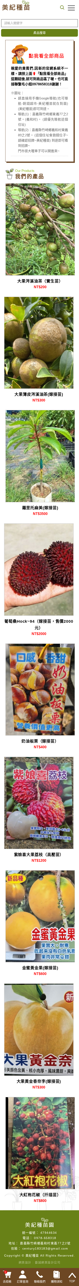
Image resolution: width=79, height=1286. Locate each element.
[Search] (55, 8)
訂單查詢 (22, 1281)
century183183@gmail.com (45, 1248)
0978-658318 (45, 1238)
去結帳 (7, 1277)
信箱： (16, 1248)
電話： (28, 1238)
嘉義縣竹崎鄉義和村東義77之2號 (45, 1243)
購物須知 (56, 1281)
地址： (14, 1243)
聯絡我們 (39, 1281)
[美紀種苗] (16, 5)
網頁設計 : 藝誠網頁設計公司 (40, 1262)
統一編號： (30, 1232)
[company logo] (39, 1222)
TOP (72, 1281)
